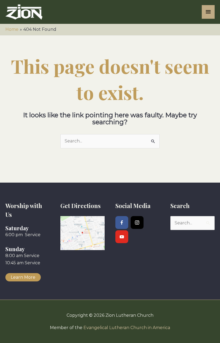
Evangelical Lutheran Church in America (126, 327)
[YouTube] (121, 236)
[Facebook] (121, 222)
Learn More (23, 277)
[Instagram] (137, 222)
